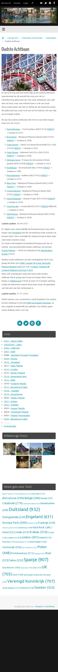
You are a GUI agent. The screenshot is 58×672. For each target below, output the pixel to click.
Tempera (39, 606)
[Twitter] (45, 3)
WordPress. (50, 606)
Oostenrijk (16, 412)
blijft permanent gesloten (39, 303)
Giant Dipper (12, 144)
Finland (14, 415)
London (29, 537)
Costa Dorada (31, 503)
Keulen (14, 398)
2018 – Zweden (11, 390)
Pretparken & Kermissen (32, 38)
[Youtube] (41, 3)
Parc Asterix (29, 547)
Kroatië (24, 355)
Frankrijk (15, 383)
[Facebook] (54, 3)
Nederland (22, 542)
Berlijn (20, 366)
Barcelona (13, 498)
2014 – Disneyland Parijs (15, 376)
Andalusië (24, 494)
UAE (36, 568)
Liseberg (13, 538)
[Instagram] (50, 3)
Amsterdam (24, 415)
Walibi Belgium (11, 588)
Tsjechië (26, 568)
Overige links (10, 426)
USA (18, 574)
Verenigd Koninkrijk (31, 581)
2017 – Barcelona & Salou (16, 387)
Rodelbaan (12, 167)
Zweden (44, 587)
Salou (16, 560)
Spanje (14, 408)
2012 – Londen (11, 369)
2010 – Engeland (12, 362)
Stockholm (11, 567)
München (8, 542)
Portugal (39, 553)
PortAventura (22, 553)
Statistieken (51, 38)
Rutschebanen (13, 129)
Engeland (17, 232)
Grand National (13, 191)
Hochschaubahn (14, 198)
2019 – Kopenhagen (13, 394)
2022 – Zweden (11, 405)
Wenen (27, 587)
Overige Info (12, 38)
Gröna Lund (9, 528)
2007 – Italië (9, 351)
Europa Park (14, 522)
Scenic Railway (8, 250)
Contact (17, 3)
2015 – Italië (9, 380)
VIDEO (50, 129)
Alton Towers (10, 494)
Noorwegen (38, 542)
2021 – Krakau (10, 401)
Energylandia (14, 517)
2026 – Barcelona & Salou (16, 419)
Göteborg (25, 527)
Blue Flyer (11, 183)
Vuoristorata (13, 206)
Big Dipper (12, 137)
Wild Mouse (12, 214)
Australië (38, 493)
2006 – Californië (12, 348)
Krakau (38, 532)
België (25, 412)
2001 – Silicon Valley (13, 341)
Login (25, 3)
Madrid (21, 373)
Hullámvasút (15, 281)
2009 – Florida (10, 358)
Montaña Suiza (13, 160)
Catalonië (12, 503)
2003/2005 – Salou (13, 344)
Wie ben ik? (6, 3)
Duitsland (15, 355)
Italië (13, 366)
